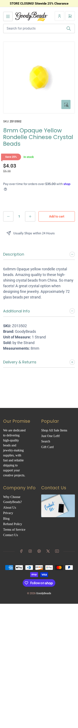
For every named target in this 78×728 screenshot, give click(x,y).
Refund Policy (12, 524)
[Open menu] (8, 16)
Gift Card (47, 447)
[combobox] (39, 28)
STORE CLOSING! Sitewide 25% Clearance (39, 3)
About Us (9, 507)
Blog (6, 518)
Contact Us (10, 535)
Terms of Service (14, 529)
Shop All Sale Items (54, 430)
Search (45, 441)
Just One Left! (50, 436)
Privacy (8, 513)
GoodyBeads (43, 593)
